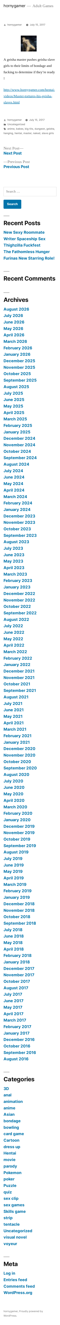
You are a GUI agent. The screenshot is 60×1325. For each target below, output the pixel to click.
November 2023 (19, 522)
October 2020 (17, 761)
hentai (18, 133)
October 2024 (17, 451)
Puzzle (10, 1185)
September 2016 (20, 1052)
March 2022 (15, 651)
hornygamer (14, 5)
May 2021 (13, 716)
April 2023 (14, 567)
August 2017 (16, 987)
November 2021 (19, 677)
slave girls (48, 133)
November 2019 (19, 832)
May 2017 (13, 1007)
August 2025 (16, 386)
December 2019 (19, 826)
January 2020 (17, 819)
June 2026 (14, 322)
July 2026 (13, 315)
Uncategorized (16, 124)
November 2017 (19, 974)
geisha (50, 128)
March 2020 (15, 807)
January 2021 (17, 742)
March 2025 (15, 419)
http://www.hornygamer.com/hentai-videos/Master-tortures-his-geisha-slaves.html (29, 96)
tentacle (12, 1224)
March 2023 (15, 574)
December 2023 (19, 516)
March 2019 (15, 884)
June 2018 (14, 936)
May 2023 (13, 561)
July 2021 (13, 703)
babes (19, 128)
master (27, 133)
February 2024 (18, 503)
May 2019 (13, 871)
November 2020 (19, 755)
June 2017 (14, 1000)
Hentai (10, 1153)
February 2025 (18, 425)
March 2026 (15, 341)
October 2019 (17, 839)
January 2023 (17, 587)
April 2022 (14, 645)
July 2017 (13, 994)
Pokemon (12, 1172)
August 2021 (16, 697)
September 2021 (20, 690)
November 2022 (19, 600)
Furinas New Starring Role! (29, 258)
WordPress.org (18, 1292)
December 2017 (19, 968)
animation (13, 1101)
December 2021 (19, 671)
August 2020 (16, 774)
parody (10, 1166)
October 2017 (17, 981)
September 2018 (20, 923)
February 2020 (18, 813)
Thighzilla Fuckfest (22, 245)
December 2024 (19, 438)
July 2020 (13, 781)
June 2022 (14, 632)
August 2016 (16, 1059)
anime (11, 128)
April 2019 (14, 878)
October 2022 (17, 606)
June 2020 (14, 787)
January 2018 (17, 962)
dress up (12, 1146)
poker (9, 1179)
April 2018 (14, 949)
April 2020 (14, 800)
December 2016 (19, 1039)
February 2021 (18, 735)
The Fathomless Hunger (27, 251)
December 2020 (19, 748)
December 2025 (19, 360)
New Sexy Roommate (24, 232)
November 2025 (19, 367)
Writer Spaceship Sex (24, 238)
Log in (9, 1273)
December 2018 (19, 903)
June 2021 (14, 709)
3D (6, 1088)
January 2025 (17, 432)
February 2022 (18, 658)
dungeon (40, 128)
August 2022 (16, 619)
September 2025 (20, 380)
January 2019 (17, 897)
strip (8, 1217)
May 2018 (13, 942)
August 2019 (16, 852)
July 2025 (13, 393)
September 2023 (20, 535)
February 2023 (18, 580)
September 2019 (20, 845)
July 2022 (13, 625)
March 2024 (15, 496)
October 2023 (17, 529)
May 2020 (13, 794)
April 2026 (14, 335)
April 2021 (14, 722)
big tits (29, 128)
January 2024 (17, 509)
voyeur (10, 1243)
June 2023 (14, 554)
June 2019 (14, 865)
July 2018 (13, 929)
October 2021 (17, 684)
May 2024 (13, 483)
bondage (12, 1120)
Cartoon (11, 1140)
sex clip (11, 1198)
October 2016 (17, 1046)
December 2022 (19, 593)
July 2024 (13, 470)
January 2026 (17, 354)
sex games (14, 1205)
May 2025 (13, 406)
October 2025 (17, 373)
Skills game (15, 1211)
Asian (9, 1114)
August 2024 (16, 464)
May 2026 (13, 328)
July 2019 (13, 858)
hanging (8, 133)
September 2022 (20, 613)
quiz (8, 1192)
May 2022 (13, 638)
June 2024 (14, 477)
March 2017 (15, 1020)
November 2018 (19, 910)
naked (36, 133)
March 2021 (15, 729)
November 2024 (19, 444)
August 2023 (16, 541)
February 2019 (18, 890)
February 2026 (18, 348)
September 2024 (20, 457)
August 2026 (16, 309)
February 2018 (18, 955)
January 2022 (17, 664)
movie (10, 1159)
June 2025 (14, 399)
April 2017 (14, 1013)
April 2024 (14, 490)
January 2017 (17, 1033)
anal (8, 1095)
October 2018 (17, 916)
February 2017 (17, 1026)
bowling (11, 1127)
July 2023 (13, 548)
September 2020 (20, 768)
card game (14, 1133)
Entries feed (15, 1279)
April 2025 (14, 412)
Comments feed (19, 1286)
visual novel (15, 1237)
